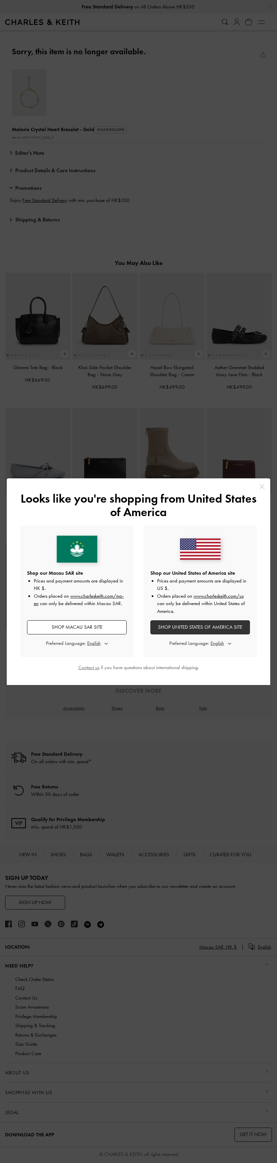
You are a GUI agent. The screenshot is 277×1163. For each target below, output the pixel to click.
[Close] (262, 486)
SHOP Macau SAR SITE (77, 627)
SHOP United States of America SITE (200, 627)
